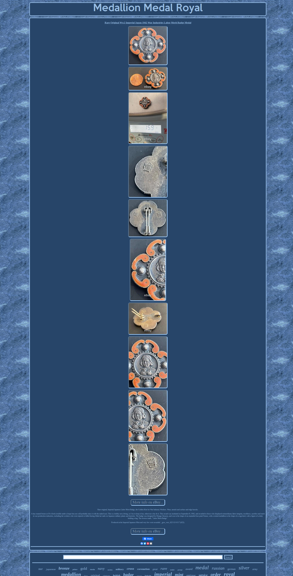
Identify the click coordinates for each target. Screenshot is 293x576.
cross (130, 569)
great (155, 569)
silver (244, 568)
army (254, 569)
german (232, 569)
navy (101, 569)
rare (164, 568)
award (189, 569)
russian (218, 568)
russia (92, 569)
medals (172, 570)
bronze (64, 568)
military (120, 569)
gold (83, 569)
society (110, 570)
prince (75, 569)
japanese (51, 569)
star (40, 569)
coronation (143, 569)
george (180, 570)
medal (202, 568)
